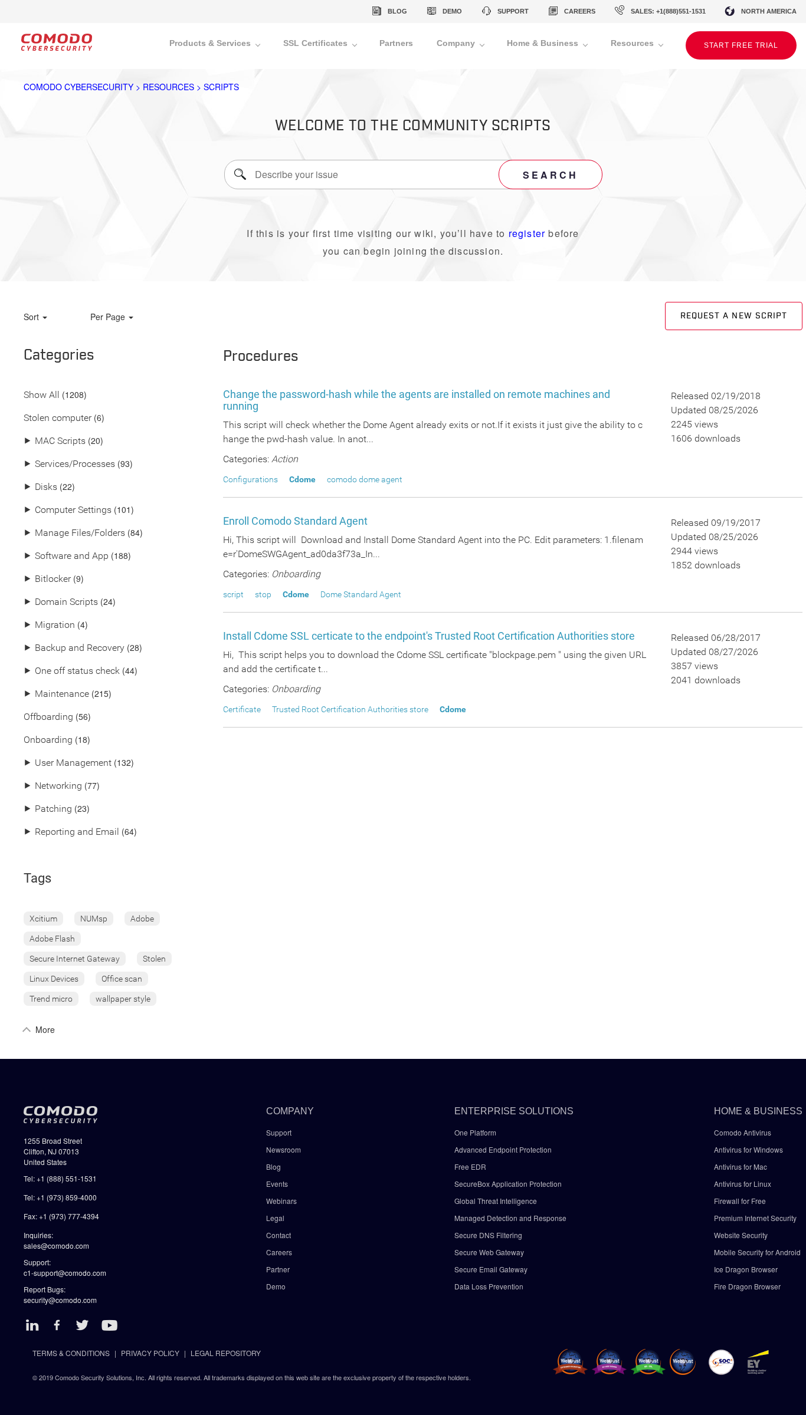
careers (579, 11)
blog (397, 11)
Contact (278, 1235)
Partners (396, 43)
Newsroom (283, 1149)
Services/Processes (69, 464)
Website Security (741, 1235)
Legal (275, 1218)
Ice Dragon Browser (746, 1269)
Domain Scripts (61, 602)
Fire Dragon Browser (747, 1286)
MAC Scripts (55, 441)
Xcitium (43, 918)
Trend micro (51, 998)
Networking (53, 786)
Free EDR (470, 1166)
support (513, 11)
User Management (68, 763)
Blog (273, 1166)
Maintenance (56, 694)
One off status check (72, 671)
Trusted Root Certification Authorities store (350, 709)
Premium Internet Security (755, 1218)
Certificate (242, 709)
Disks (40, 487)
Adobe (142, 918)
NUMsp (93, 918)
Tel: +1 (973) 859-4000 (60, 1197)
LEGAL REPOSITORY (226, 1353)
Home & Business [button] (544, 43)
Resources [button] (633, 43)
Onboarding (48, 740)
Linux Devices (54, 978)
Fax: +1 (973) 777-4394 (61, 1216)
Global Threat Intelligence (495, 1201)
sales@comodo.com (56, 1245)
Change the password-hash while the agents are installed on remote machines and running (416, 400)
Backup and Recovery (74, 648)
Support (278, 1132)
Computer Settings (68, 510)
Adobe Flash (52, 938)
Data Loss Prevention (488, 1286)
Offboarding (48, 717)
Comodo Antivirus (742, 1132)
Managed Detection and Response (510, 1218)
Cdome (302, 479)
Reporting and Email (71, 832)
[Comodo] (56, 46)
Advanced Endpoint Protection (503, 1149)
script (233, 594)
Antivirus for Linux (742, 1184)
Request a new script (733, 316)
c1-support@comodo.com (65, 1273)
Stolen (154, 958)
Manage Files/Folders (74, 533)
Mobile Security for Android (757, 1252)
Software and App (66, 556)
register (527, 233)
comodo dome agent (364, 479)
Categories (59, 355)
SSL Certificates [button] (316, 43)
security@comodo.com (60, 1300)
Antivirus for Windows (748, 1149)
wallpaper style (123, 998)
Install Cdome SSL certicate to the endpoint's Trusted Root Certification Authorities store (429, 636)
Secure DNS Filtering (488, 1235)
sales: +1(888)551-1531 (668, 11)
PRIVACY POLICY (150, 1353)
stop (263, 594)
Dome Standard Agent (360, 594)
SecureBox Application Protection (508, 1184)
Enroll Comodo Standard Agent (295, 521)
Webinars (281, 1201)
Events (277, 1184)
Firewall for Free (740, 1201)
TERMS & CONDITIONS (71, 1353)
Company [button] (457, 43)
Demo (276, 1286)
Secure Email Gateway (491, 1269)
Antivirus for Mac (740, 1166)
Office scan (121, 978)
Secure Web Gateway (489, 1252)
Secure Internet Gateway (75, 958)
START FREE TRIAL (741, 45)
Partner (278, 1269)
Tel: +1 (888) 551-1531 (60, 1178)
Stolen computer (57, 418)
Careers (279, 1252)
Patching (48, 809)
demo (452, 11)
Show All (42, 395)
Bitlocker (47, 579)
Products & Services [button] (211, 43)
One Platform (475, 1132)
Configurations (250, 479)
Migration (49, 625)
